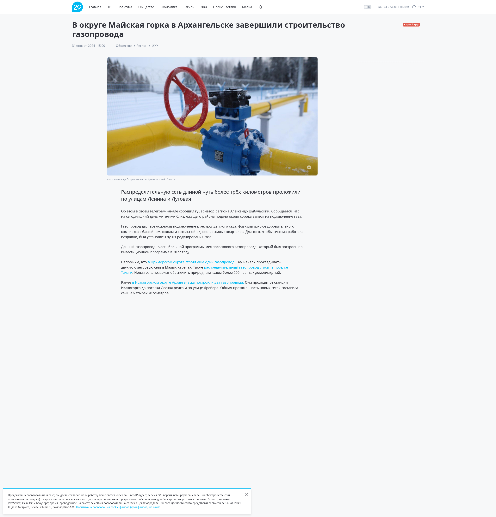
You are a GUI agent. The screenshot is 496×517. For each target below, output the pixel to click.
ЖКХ (204, 7)
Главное (95, 7)
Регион (188, 7)
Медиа (247, 7)
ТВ (109, 7)
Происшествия (224, 7)
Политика (124, 7)
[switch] (367, 7)
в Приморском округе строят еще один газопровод (191, 262)
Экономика (168, 7)
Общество (146, 7)
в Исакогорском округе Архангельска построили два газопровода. (188, 282)
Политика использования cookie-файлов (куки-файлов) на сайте (118, 507)
